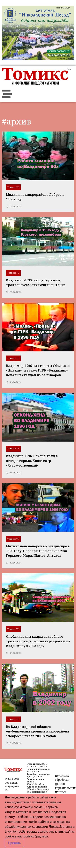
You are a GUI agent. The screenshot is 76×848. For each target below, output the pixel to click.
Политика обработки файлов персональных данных (65, 784)
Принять (14, 843)
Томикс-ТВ (13, 187)
